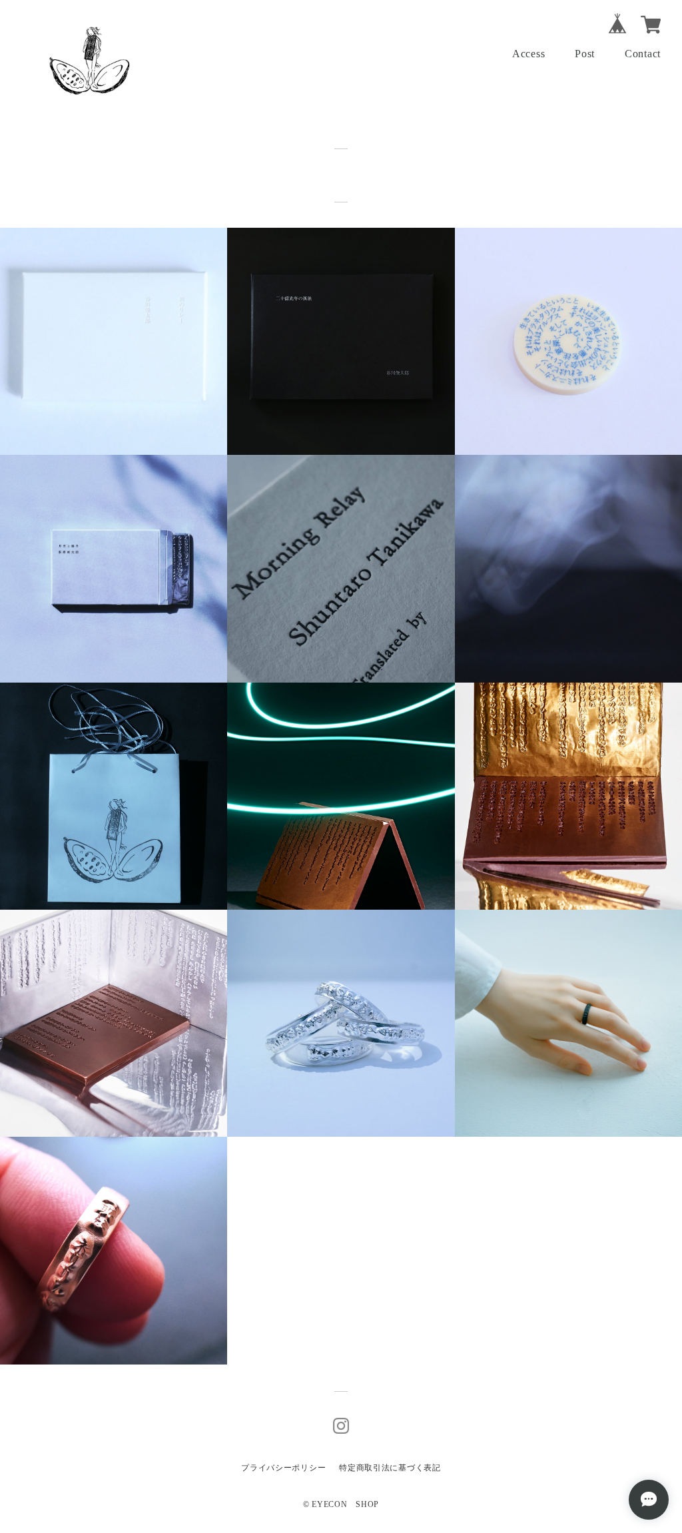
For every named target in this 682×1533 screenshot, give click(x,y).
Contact (643, 53)
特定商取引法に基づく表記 (389, 1467)
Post (585, 53)
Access (528, 53)
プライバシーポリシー (283, 1467)
